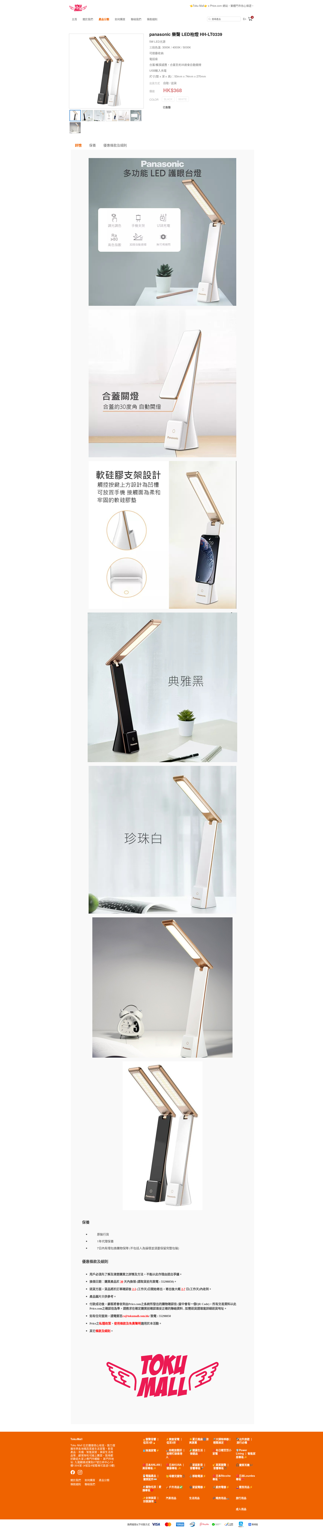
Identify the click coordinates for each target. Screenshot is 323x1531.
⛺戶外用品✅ (174, 1487)
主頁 (74, 19)
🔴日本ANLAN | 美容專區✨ (152, 1466)
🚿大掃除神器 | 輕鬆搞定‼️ (221, 1440)
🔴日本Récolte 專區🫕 (222, 1477)
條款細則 (152, 19)
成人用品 (241, 1509)
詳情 (78, 145)
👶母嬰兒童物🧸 (175, 1476)
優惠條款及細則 (115, 145)
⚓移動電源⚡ (197, 1476)
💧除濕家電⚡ (150, 1450)
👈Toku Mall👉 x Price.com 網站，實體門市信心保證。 (222, 5)
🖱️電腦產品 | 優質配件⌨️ (150, 1477)
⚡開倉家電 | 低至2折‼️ (174, 1440)
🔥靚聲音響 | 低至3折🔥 (150, 1440)
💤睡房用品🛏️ (221, 1498)
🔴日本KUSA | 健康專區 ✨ (175, 1466)
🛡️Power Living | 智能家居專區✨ (246, 1453)
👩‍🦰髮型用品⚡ (244, 1487)
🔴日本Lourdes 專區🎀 (245, 1477)
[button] (168, 99)
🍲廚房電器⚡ (221, 1487)
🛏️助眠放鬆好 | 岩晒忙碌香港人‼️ (175, 1453)
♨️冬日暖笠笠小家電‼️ (222, 1451)
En (244, 19)
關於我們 (88, 19)
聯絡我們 (136, 19)
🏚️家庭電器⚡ (197, 1487)
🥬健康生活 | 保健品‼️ (197, 1451)
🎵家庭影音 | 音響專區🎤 (197, 1466)
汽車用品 (171, 1498)
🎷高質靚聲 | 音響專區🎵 (220, 1466)
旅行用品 (241, 1498)
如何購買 (120, 19)
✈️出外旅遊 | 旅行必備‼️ (244, 1440)
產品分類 (104, 19)
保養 (92, 145)
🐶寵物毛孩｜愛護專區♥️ (151, 1488)
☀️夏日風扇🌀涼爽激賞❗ (199, 1440)
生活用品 (194, 1498)
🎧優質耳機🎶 (244, 1464)
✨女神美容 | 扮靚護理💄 (150, 1499)
